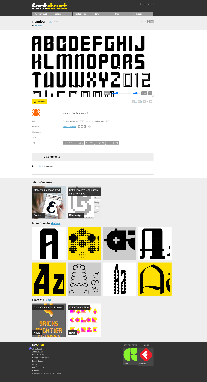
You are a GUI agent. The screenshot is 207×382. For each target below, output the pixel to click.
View (144, 93)
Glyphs (126, 363)
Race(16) (89, 143)
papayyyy (39, 25)
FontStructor (80, 14)
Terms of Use (37, 352)
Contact (35, 370)
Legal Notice (37, 361)
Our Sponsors (38, 367)
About (34, 364)
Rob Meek (57, 373)
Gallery (58, 14)
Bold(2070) (100, 143)
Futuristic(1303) (112, 143)
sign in (41, 166)
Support (139, 14)
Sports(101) (68, 143)
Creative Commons (69, 127)
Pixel (107, 93)
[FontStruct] (52, 8)
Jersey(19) (79, 143)
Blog (117, 14)
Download (41, 102)
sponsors (144, 345)
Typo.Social (37, 349)
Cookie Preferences (40, 358)
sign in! (151, 4)
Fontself (142, 363)
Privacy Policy (38, 355)
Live (97, 14)
